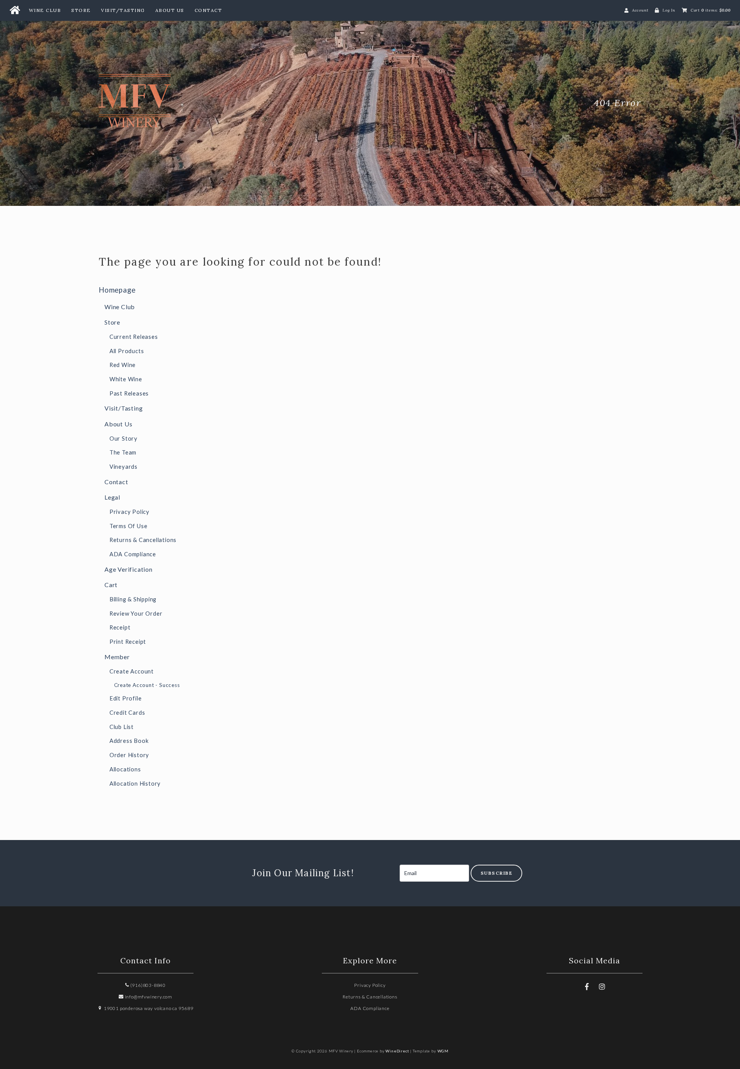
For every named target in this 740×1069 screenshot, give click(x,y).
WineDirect (397, 1051)
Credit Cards (127, 712)
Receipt (120, 627)
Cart (111, 584)
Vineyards (123, 466)
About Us (169, 10)
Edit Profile (125, 698)
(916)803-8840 (147, 985)
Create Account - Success (147, 685)
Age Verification (128, 569)
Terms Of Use (128, 526)
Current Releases (133, 336)
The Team (122, 452)
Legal (112, 497)
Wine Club (45, 10)
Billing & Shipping (132, 599)
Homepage (117, 290)
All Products (126, 351)
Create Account (131, 671)
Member (117, 656)
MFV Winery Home (156, 103)
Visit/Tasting (123, 10)
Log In (669, 10)
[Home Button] (14, 10)
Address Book (129, 740)
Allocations (125, 769)
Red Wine (122, 365)
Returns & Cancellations (143, 540)
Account (640, 10)
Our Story (123, 438)
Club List (121, 727)
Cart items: (711, 10)
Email (392, 864)
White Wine (125, 379)
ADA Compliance (132, 554)
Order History (129, 755)
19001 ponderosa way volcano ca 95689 (148, 1008)
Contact (208, 10)
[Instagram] (602, 986)
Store (81, 10)
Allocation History (135, 783)
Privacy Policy (129, 511)
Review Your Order (136, 613)
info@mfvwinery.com (148, 997)
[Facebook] (587, 986)
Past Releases (129, 393)
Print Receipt (127, 641)
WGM (443, 1051)
